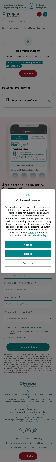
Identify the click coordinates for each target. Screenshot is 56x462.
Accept (28, 244)
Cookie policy (39, 235)
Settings (28, 263)
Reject (28, 253)
